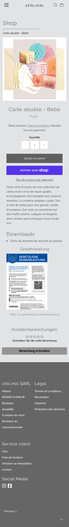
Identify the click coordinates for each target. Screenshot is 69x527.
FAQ (4, 451)
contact (7, 469)
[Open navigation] (9, 5)
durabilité (8, 409)
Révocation (42, 397)
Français (9, 511)
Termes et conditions (48, 391)
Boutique (8, 403)
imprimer (40, 403)
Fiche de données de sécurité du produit (36, 241)
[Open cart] (61, 5)
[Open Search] (55, 5)
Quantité (34, 137)
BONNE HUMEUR (13, 397)
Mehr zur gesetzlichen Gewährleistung (34, 314)
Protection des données (50, 409)
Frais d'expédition (38, 125)
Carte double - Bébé (16, 33)
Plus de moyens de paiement (34, 180)
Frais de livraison (12, 457)
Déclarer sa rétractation (17, 463)
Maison (6, 391)
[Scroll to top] (61, 519)
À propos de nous (13, 415)
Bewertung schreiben (34, 351)
